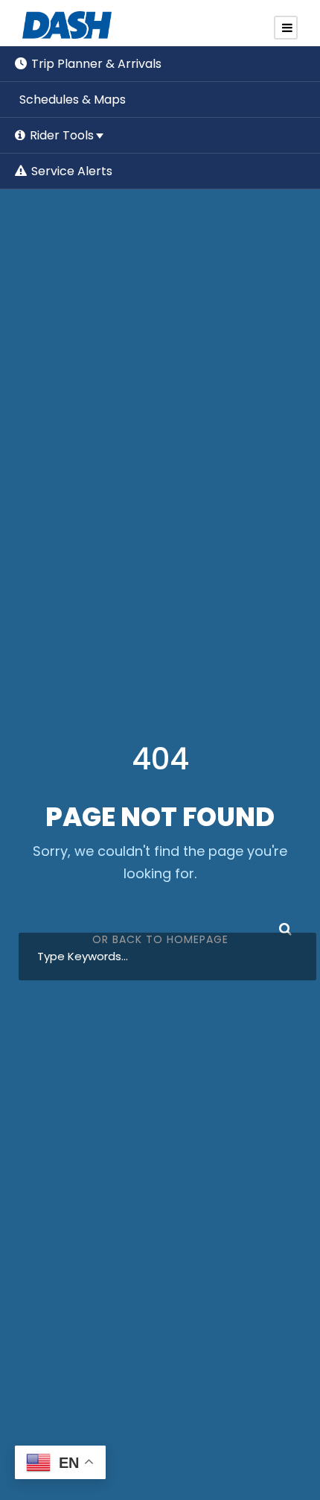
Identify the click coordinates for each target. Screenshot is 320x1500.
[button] (69, 171)
